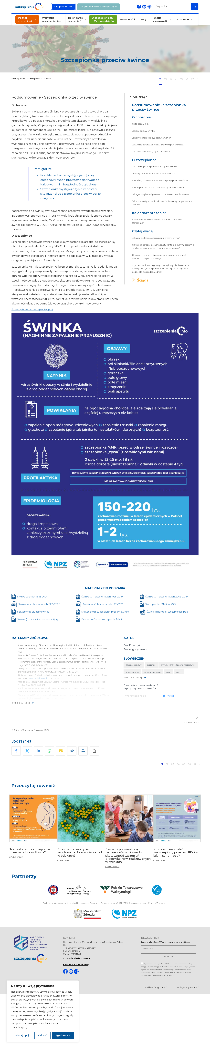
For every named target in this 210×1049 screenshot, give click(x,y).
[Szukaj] (194, 6)
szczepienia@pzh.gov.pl (77, 958)
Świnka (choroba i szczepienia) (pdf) (32, 309)
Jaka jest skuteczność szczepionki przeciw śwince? (156, 238)
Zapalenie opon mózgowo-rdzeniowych (178, 665)
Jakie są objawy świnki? (143, 131)
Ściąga (142, 280)
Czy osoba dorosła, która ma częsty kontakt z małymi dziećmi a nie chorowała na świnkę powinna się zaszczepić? (163, 246)
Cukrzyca (151, 665)
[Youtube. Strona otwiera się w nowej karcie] (144, 7)
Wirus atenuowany (152, 672)
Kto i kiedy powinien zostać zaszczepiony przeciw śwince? (160, 180)
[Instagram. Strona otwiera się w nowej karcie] (149, 7)
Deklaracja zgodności (156, 987)
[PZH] (33, 943)
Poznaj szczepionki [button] (25, 19)
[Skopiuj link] (71, 751)
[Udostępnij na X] (27, 751)
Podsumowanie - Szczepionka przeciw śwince (159, 107)
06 (187, 78)
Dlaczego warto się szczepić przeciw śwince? (153, 173)
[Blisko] (76, 982)
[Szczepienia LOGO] (33, 958)
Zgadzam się (63, 1035)
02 (165, 78)
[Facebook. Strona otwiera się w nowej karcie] (139, 7)
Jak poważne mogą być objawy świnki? (151, 138)
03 (171, 78)
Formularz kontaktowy (76, 964)
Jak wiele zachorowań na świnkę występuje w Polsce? (158, 144)
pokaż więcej (20, 703)
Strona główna (18, 79)
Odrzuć (42, 1035)
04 (176, 78)
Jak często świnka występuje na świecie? (151, 151)
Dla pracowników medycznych (98, 6)
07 (192, 78)
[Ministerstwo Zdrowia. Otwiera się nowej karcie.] (87, 914)
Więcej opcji (22, 1035)
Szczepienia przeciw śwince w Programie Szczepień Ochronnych (157, 221)
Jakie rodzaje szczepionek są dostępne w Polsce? (155, 166)
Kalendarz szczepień (149, 213)
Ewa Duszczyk (132, 645)
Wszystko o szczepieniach (52, 19)
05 (182, 78)
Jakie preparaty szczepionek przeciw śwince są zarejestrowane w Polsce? (162, 203)
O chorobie (141, 117)
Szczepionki (34, 79)
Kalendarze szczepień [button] (75, 19)
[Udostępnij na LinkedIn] (38, 751)
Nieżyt (178, 672)
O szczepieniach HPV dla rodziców (103, 19)
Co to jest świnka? (140, 124)
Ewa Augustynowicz (135, 649)
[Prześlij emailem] (60, 751)
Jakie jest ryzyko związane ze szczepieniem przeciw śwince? (161, 194)
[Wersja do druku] (83, 751)
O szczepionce (144, 160)
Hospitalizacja (132, 672)
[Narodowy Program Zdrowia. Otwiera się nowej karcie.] (124, 914)
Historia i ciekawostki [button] (160, 19)
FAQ (143, 19)
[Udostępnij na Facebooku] (16, 751)
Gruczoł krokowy (133, 665)
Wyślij (170, 695)
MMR (168, 672)
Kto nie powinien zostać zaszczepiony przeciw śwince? (158, 187)
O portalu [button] (183, 19)
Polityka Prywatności (188, 987)
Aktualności (127, 19)
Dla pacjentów (63, 6)
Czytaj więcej (142, 231)
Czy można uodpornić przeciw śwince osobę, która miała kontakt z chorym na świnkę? (159, 257)
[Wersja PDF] (94, 751)
